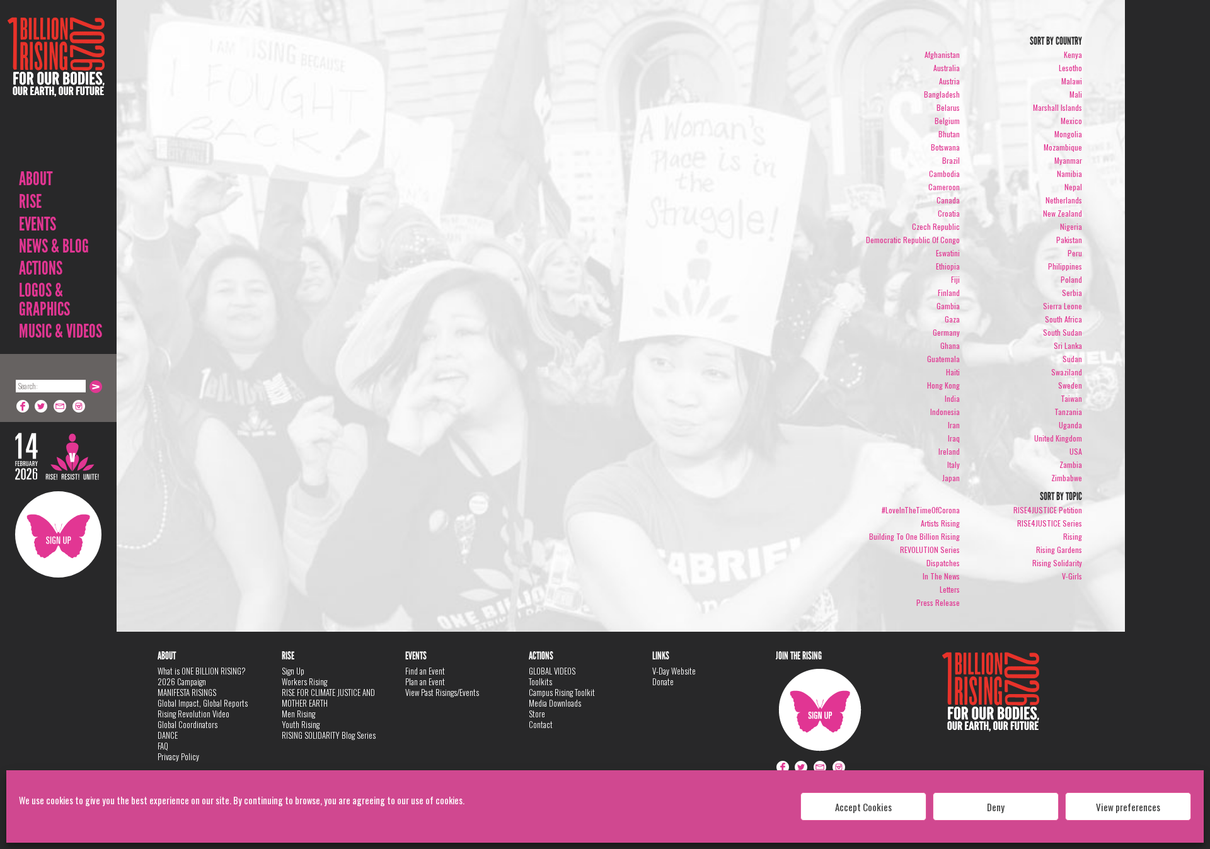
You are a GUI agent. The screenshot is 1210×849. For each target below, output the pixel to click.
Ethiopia (948, 266)
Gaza (952, 319)
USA (1075, 451)
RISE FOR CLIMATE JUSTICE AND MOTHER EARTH (328, 697)
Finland (949, 292)
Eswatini (948, 253)
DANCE (168, 735)
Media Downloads (555, 703)
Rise (30, 201)
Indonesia (945, 411)
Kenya (1073, 54)
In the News (941, 576)
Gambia (948, 305)
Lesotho (1070, 67)
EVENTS (37, 224)
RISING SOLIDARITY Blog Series (329, 735)
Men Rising (298, 713)
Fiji (955, 279)
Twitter (42, 406)
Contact (541, 724)
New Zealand (1062, 213)
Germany (946, 332)
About (35, 179)
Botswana (945, 147)
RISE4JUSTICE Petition (1047, 509)
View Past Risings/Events (442, 692)
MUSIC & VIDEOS (60, 331)
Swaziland (1066, 372)
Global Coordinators (187, 724)
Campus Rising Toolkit (562, 692)
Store (537, 713)
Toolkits (540, 681)
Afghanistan (942, 54)
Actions (40, 268)
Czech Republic (936, 226)
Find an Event (425, 670)
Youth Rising (301, 724)
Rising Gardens (1059, 549)
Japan (951, 477)
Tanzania (1068, 411)
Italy (953, 464)
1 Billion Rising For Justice (56, 88)
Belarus (948, 107)
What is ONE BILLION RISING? (202, 670)
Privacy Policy (178, 756)
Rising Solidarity (1057, 562)
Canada (948, 200)
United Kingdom (1058, 438)
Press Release (938, 602)
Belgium (947, 120)
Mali (1075, 94)
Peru (1075, 253)
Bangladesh (942, 94)
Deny (996, 807)
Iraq (954, 438)
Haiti (953, 372)
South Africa (1063, 319)
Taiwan (1071, 398)
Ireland (949, 451)
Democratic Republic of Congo (913, 239)
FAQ (163, 745)
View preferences (1128, 807)
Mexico (1071, 120)
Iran (954, 424)
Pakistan (1069, 239)
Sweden (1070, 385)
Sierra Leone (1062, 305)
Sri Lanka (1068, 345)
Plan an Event (425, 681)
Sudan (1072, 358)
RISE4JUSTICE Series (1049, 523)
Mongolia (1068, 133)
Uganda (1070, 424)
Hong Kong (943, 385)
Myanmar (1068, 160)
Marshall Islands (1057, 107)
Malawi (1071, 81)
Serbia (1072, 292)
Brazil (951, 160)
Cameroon (944, 186)
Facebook (23, 406)
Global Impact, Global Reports (203, 703)
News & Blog (54, 246)
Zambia (1070, 464)
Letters (950, 589)
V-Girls (1072, 576)
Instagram (79, 406)
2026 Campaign (182, 681)
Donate (663, 681)
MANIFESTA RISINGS (187, 692)
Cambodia (944, 173)
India (952, 398)
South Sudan (1062, 332)
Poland (1071, 279)
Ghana (950, 345)
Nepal (1073, 186)
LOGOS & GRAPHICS (44, 300)
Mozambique (1063, 147)
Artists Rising (940, 523)
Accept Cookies (863, 807)
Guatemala (943, 358)
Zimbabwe (1066, 477)
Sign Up (58, 534)
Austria (949, 81)
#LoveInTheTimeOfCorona (921, 509)
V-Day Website (674, 670)
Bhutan (949, 133)
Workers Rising (304, 681)
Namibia (1069, 173)
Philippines (1065, 266)
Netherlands (1064, 200)
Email (60, 406)
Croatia (949, 213)
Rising (1072, 536)
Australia (946, 67)
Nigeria (1071, 226)
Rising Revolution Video (193, 713)
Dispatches (943, 562)
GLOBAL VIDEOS (552, 670)
